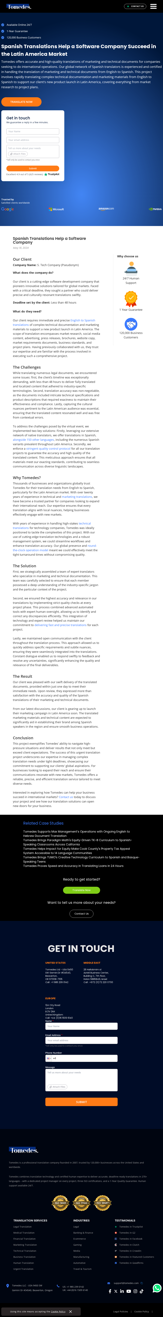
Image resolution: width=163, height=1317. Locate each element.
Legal (76, 1226)
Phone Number (53, 1052)
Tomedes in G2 (127, 1232)
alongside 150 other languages (33, 440)
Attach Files (19, 153)
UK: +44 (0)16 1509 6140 (75, 1290)
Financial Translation (24, 1238)
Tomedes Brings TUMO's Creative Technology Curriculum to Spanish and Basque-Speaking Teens (81, 859)
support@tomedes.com (126, 1283)
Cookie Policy (58, 1311)
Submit (33, 168)
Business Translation (24, 1256)
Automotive (79, 1262)
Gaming (77, 1244)
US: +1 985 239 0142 (73, 1286)
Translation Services (30, 1220)
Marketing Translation (25, 1244)
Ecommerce (79, 1238)
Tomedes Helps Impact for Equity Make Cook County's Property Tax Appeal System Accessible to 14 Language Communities (76, 851)
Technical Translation (24, 1250)
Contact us (66, 797)
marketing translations (77, 497)
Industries (81, 1220)
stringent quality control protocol (48, 448)
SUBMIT (81, 1102)
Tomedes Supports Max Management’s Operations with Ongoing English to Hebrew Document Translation (76, 834)
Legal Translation (22, 1226)
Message (55, 1077)
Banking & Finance (83, 1232)
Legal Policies (120, 1311)
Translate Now (21, 102)
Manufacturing (81, 1256)
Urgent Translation (23, 1268)
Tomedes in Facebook (130, 1238)
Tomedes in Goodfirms (131, 1262)
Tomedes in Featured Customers (136, 1256)
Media (76, 1250)
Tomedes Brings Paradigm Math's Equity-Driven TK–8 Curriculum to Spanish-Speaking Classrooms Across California (77, 842)
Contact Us (81, 914)
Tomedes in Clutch (129, 1244)
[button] (49, 1058)
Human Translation (23, 1262)
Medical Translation (24, 1232)
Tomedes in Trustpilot (131, 1226)
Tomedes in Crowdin (130, 1250)
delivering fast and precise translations (61, 625)
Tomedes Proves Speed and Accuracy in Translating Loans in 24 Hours (73, 866)
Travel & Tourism (82, 1268)
